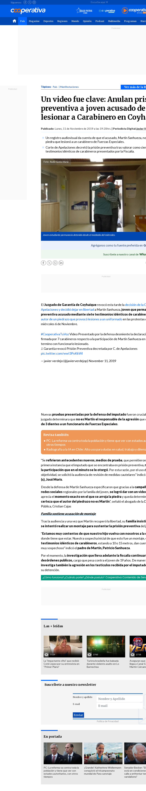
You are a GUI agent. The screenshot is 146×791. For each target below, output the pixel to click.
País (22, 21)
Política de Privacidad (108, 721)
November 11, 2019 (102, 361)
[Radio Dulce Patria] (84, 10)
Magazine (34, 21)
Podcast (99, 21)
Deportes (48, 21)
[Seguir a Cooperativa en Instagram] (34, 2)
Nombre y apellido (82, 697)
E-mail (76, 704)
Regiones (62, 21)
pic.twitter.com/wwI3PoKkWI (62, 353)
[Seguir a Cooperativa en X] (30, 2)
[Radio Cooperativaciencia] (106, 10)
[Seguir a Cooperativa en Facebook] (25, 2)
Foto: (46, 161)
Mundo (75, 21)
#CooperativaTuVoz (55, 334)
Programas (130, 21)
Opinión (87, 21)
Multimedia (114, 21)
